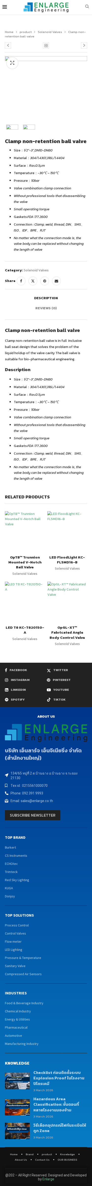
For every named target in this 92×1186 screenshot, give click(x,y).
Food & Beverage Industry (24, 1003)
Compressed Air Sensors (23, 974)
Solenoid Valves (50, 32)
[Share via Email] (56, 281)
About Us (21, 1160)
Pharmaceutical (16, 1027)
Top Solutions (19, 915)
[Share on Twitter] (32, 281)
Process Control (17, 925)
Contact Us (42, 1160)
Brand (30, 1154)
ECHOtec (11, 863)
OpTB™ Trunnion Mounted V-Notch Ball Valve (24, 562)
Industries (16, 993)
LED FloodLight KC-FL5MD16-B (67, 559)
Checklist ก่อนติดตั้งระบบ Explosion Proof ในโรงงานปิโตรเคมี (58, 1078)
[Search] (87, 7)
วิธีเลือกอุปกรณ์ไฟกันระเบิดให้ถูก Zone (59, 1128)
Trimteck (11, 871)
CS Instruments (16, 855)
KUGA (9, 888)
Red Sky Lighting (17, 880)
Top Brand (15, 837)
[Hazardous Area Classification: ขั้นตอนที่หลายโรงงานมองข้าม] (17, 1107)
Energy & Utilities (17, 1019)
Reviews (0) (46, 308)
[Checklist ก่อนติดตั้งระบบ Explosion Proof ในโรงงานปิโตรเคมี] (17, 1081)
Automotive (13, 1035)
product (26, 32)
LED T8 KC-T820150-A (25, 630)
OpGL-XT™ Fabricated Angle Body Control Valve (67, 632)
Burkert (10, 847)
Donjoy (10, 896)
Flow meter (13, 941)
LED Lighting (13, 949)
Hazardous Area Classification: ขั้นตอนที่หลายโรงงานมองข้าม (56, 1104)
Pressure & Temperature (23, 957)
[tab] (46, 298)
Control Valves (15, 933)
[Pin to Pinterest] (44, 281)
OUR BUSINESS (67, 1160)
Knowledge (67, 1154)
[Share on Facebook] (21, 281)
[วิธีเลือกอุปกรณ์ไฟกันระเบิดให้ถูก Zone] (17, 1131)
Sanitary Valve (15, 966)
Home (9, 32)
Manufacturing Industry (22, 1043)
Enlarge (48, 1179)
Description (46, 298)
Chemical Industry (18, 1011)
